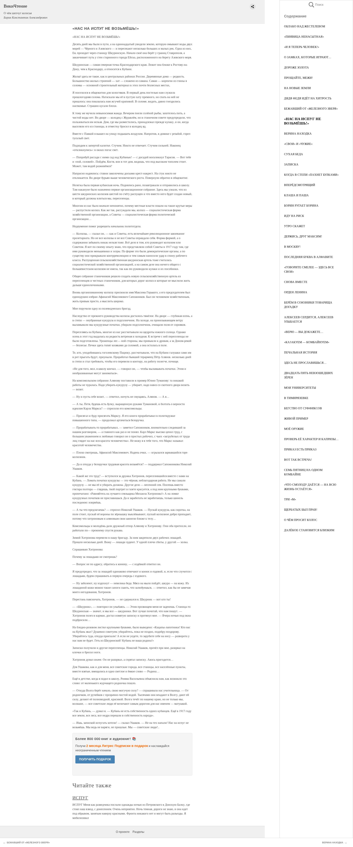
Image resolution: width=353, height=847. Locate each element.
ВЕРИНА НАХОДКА (298, 133)
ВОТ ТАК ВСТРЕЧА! (298, 459)
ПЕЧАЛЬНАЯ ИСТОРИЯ (300, 352)
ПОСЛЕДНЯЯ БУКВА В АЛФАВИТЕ (308, 257)
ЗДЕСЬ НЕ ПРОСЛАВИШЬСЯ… (305, 362)
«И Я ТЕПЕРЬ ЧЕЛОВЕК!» (301, 47)
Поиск (315, 4)
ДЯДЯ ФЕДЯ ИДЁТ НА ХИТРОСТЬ (307, 98)
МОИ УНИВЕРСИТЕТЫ (300, 387)
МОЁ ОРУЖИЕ (294, 429)
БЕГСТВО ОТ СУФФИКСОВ (303, 408)
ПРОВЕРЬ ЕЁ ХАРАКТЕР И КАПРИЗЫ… (311, 439)
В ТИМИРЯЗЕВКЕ (296, 398)
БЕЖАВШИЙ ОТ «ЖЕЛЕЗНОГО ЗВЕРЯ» (311, 108)
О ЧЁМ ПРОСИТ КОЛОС (300, 520)
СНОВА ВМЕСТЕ (295, 282)
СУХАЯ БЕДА (293, 154)
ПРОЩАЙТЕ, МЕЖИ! (298, 78)
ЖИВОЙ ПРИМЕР (296, 418)
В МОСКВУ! (292, 246)
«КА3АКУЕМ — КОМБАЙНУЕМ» (306, 342)
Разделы (138, 831)
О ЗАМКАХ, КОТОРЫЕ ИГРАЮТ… (307, 57)
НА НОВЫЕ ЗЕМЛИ (297, 88)
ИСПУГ (80, 798)
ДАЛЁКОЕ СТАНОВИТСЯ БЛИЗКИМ (309, 530)
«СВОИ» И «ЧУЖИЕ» (298, 144)
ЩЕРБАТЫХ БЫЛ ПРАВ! (300, 509)
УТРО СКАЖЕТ (294, 226)
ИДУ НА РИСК (294, 216)
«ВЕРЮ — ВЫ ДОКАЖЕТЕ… (303, 332)
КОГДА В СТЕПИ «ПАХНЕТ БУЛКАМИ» (311, 174)
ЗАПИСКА (291, 164)
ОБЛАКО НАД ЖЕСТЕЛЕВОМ (304, 26)
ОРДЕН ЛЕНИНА (295, 292)
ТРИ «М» (290, 499)
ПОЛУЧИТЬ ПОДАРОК (95, 759)
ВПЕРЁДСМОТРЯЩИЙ (299, 185)
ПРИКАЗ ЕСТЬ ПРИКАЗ (300, 449)
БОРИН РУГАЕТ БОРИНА (301, 205)
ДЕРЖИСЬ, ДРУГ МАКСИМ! (303, 236)
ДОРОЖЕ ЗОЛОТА (296, 67)
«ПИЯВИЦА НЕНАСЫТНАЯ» (304, 36)
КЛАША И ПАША (296, 195)
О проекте (123, 831)
